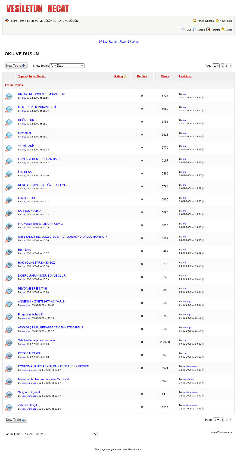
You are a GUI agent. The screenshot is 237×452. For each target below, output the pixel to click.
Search (201, 29)
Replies (142, 76)
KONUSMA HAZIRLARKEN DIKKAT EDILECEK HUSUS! (53, 366)
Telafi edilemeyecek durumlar (36, 340)
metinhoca (188, 379)
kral (23, 98)
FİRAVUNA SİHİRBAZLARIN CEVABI (41, 223)
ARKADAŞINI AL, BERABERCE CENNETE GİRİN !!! (50, 327)
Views (165, 76)
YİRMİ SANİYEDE (29, 146)
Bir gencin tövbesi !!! (30, 314)
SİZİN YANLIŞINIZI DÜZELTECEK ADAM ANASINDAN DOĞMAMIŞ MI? (62, 236)
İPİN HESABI (26, 172)
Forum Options (205, 20)
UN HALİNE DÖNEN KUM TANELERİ (41, 94)
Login (229, 29)
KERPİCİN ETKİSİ (29, 353)
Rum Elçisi (24, 249)
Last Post (185, 76)
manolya (26, 305)
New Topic (13, 65)
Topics (22, 76)
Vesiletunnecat (29, 370)
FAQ (188, 29)
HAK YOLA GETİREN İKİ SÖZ (36, 262)
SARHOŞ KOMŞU (29, 210)
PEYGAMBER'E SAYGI (32, 288)
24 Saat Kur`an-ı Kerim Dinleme (119, 41)
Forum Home (16, 20)
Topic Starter (37, 76)
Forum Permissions (220, 432)
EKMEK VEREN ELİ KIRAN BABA (39, 159)
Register (215, 29)
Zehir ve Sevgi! (27, 405)
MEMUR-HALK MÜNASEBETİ (37, 107)
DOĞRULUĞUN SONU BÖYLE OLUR (42, 275)
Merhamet (24, 133)
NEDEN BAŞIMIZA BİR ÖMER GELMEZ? (43, 185)
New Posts (226, 20)
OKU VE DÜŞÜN (68, 20)
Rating (118, 76)
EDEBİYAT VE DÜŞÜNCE (41, 20)
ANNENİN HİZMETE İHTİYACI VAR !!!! (41, 301)
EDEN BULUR (27, 198)
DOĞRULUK (26, 120)
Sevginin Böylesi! (29, 392)
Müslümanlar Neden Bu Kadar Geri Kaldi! (44, 379)
